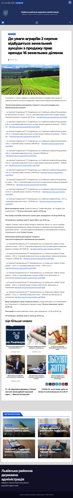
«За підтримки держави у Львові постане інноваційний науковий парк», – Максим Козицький (20, 391)
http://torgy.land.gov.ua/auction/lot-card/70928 (21, 156)
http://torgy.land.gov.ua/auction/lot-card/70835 (30, 278)
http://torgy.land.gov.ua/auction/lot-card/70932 (24, 165)
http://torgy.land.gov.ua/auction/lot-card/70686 (24, 127)
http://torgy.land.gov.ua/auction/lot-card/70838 (30, 287)
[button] (70, 22)
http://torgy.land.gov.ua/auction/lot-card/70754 (45, 249)
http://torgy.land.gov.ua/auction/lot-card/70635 (52, 117)
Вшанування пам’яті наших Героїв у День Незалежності (17, 430)
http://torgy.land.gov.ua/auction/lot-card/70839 (30, 297)
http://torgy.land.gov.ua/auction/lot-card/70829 (21, 268)
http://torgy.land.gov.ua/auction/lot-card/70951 (31, 185)
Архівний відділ (44, 425)
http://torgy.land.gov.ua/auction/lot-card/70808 (38, 258)
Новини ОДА (12, 34)
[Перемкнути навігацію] (36, 22)
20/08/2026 (45, 434)
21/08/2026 (9, 434)
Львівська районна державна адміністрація (40, 12)
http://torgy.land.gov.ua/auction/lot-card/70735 (25, 136)
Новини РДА (8, 425)
